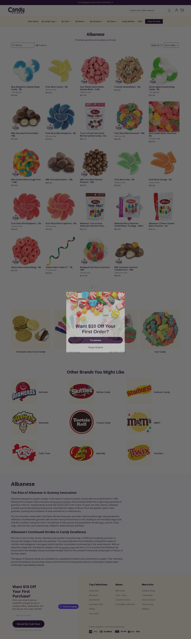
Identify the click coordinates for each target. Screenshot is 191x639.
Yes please (95, 337)
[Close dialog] (122, 292)
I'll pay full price (95, 344)
